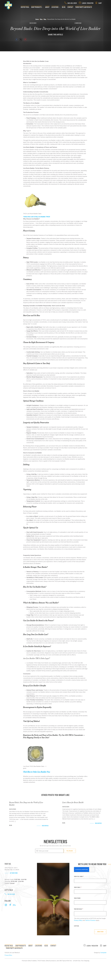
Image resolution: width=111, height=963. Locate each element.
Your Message (78, 909)
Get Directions (14, 873)
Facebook (10, 905)
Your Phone (77, 898)
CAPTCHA (76, 926)
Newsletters (55, 841)
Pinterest (14, 905)
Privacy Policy (78, 920)
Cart (100, 3)
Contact (70, 7)
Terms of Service (90, 920)
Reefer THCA (25, 7)
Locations (55, 7)
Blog (63, 7)
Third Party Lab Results (83, 7)
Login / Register (87, 3)
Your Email (77, 887)
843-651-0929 (72, 3)
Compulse (103, 952)
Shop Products (36, 7)
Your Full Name (79, 876)
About (47, 7)
